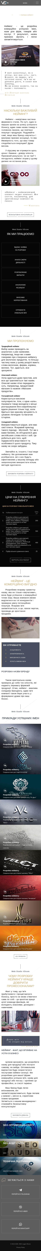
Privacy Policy (20, 1247)
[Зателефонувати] (31, 3)
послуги (16, 15)
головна (8, 15)
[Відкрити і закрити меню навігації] (37, 3)
